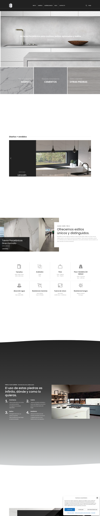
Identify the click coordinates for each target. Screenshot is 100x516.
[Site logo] (10, 5)
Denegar (80, 509)
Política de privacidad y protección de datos (83, 512)
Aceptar (69, 509)
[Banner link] (16, 80)
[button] (97, 498)
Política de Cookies (70, 512)
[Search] (86, 5)
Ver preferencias (92, 509)
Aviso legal (93, 512)
